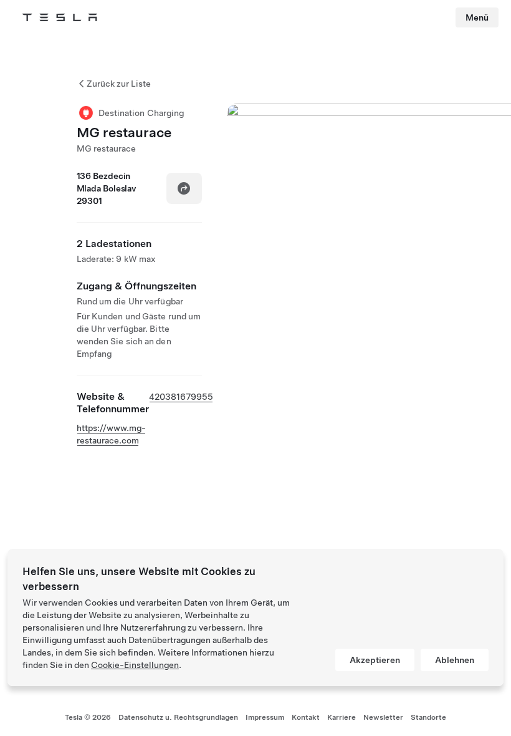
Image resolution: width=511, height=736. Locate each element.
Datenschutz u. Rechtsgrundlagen (178, 717)
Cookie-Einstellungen (135, 665)
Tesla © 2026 (88, 717)
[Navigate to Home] (59, 17)
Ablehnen (454, 660)
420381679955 (181, 397)
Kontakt (306, 717)
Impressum (265, 717)
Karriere (341, 717)
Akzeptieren (375, 660)
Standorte (428, 717)
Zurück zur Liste (119, 84)
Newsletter (383, 717)
